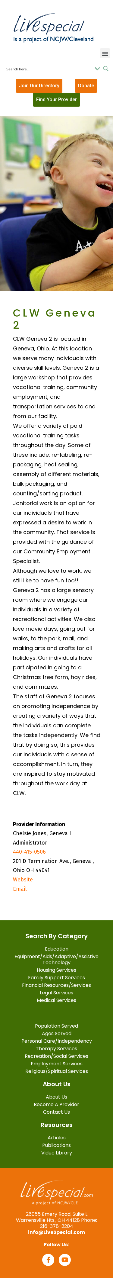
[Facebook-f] (48, 1260)
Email (20, 889)
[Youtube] (65, 1260)
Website (23, 879)
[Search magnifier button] (106, 68)
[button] (105, 53)
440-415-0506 (29, 851)
